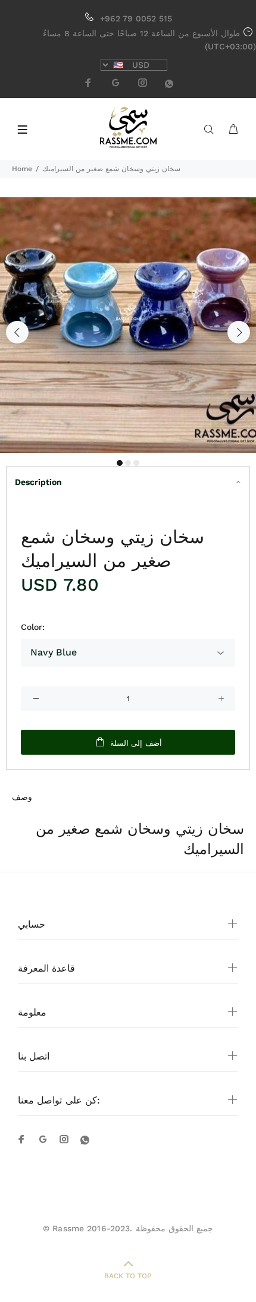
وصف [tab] (22, 797)
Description (38, 482)
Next (238, 332)
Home (22, 169)
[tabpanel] (128, 325)
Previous (17, 332)
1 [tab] (120, 463)
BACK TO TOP (128, 1276)
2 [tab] (128, 463)
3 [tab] (136, 463)
